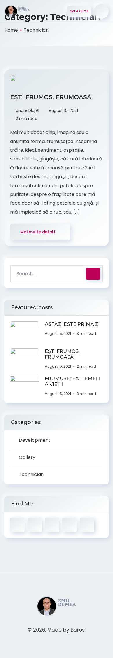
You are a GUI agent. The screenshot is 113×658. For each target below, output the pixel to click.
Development (34, 440)
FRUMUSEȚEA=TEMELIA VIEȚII (72, 381)
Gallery (27, 457)
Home (11, 30)
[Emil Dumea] (17, 11)
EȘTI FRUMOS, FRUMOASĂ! (52, 97)
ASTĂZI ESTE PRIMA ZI (72, 324)
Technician (31, 474)
